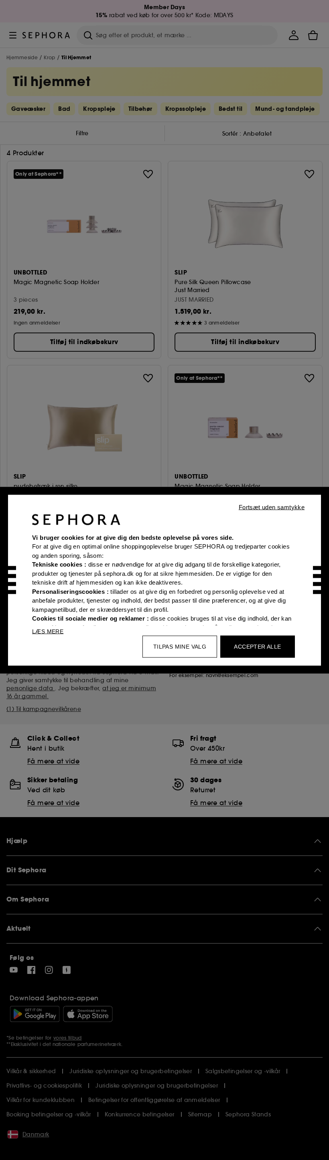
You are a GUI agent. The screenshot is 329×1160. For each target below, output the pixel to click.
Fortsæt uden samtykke (272, 506)
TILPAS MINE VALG (179, 646)
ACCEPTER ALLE (257, 646)
